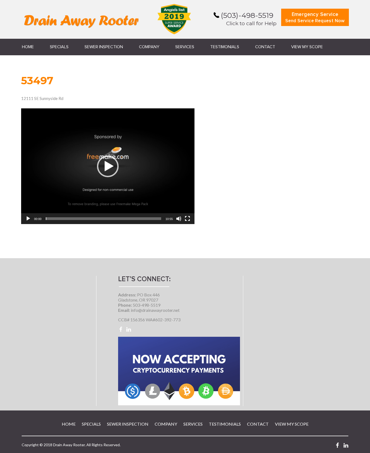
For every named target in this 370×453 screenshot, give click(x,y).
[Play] (28, 218)
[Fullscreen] (187, 218)
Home (28, 47)
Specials (59, 47)
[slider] (103, 218)
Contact (265, 47)
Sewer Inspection (104, 47)
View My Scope (307, 47)
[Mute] (178, 218)
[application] (107, 166)
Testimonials (224, 47)
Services (184, 47)
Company (149, 47)
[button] (108, 166)
